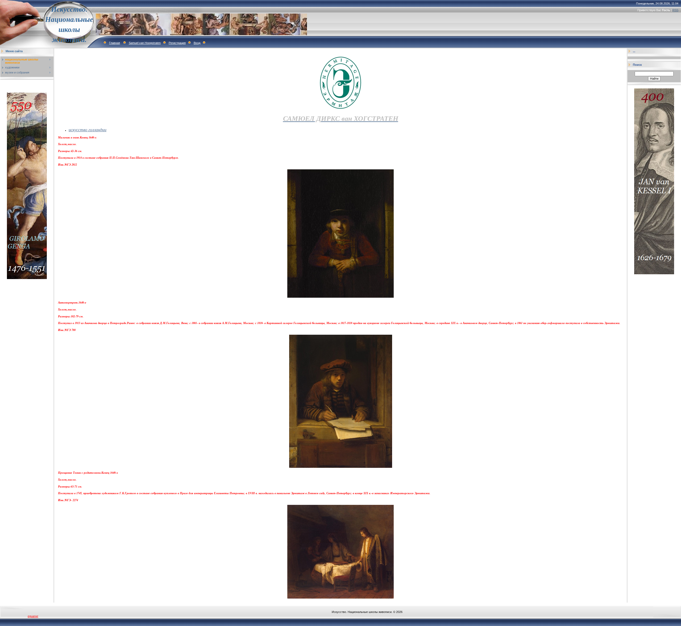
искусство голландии (87, 129)
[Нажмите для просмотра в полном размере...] (340, 296)
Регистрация (177, 42)
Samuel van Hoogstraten (145, 42)
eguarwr (33, 616)
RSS (675, 10)
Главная (114, 42)
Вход (197, 42)
